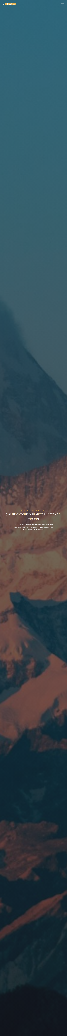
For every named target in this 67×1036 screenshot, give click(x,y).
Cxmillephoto (9, 4)
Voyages (43, 510)
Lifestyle (22, 510)
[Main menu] (62, 4)
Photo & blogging (33, 510)
